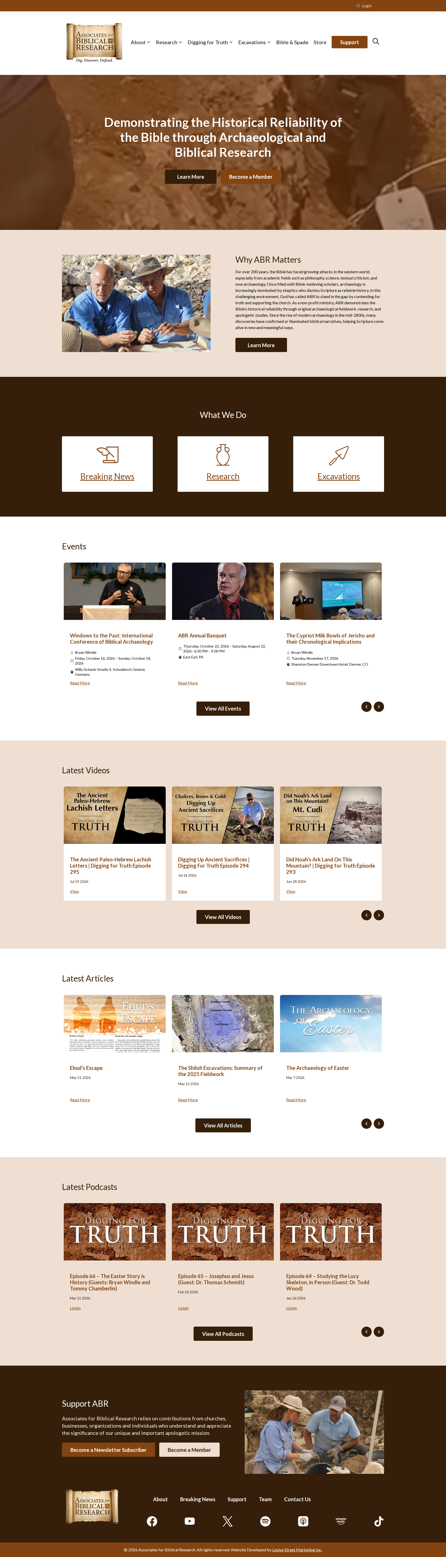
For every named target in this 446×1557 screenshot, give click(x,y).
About (138, 42)
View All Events (223, 708)
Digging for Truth (208, 42)
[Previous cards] (366, 707)
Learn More (190, 177)
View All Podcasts (223, 1334)
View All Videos (223, 917)
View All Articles (223, 1125)
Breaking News (197, 1499)
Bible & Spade (292, 42)
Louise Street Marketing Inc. (297, 1549)
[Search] (376, 41)
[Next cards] (379, 707)
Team (265, 1499)
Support (349, 42)
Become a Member (251, 177)
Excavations (252, 42)
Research (166, 42)
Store (320, 42)
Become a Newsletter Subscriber (108, 1449)
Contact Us (297, 1499)
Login (367, 5)
